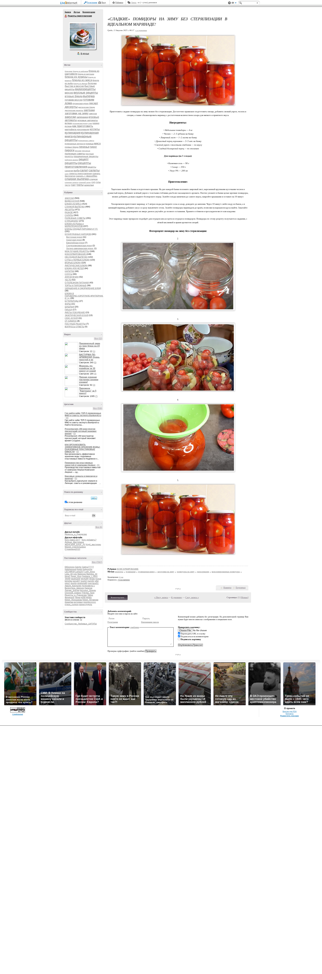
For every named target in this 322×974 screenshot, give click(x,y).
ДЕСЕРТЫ (69, 209)
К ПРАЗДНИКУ (71, 221)
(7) (96, 396)
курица (90, 143)
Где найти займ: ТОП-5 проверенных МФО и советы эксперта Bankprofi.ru (83, 414)
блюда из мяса (82, 80)
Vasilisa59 (75, 579)
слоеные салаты (71, 182)
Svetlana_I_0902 (90, 576)
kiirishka (68, 581)
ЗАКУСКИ (69, 198)
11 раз (121, 577)
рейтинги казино (71, 160)
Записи (68, 12)
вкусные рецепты (86, 92)
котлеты (95, 129)
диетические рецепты (74, 110)
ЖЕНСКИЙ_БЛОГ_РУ (75, 544)
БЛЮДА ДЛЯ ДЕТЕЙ (74, 268)
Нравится (227, 587)
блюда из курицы (76, 76)
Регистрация (92, 2)
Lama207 (79, 572)
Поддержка (229, 3)
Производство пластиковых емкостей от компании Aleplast (80, 464)
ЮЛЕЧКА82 (86, 597)
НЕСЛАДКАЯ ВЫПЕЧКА (76, 257)
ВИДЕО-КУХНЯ (72, 201)
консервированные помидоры (226, 571)
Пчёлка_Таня (88, 593)
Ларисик (88, 588)
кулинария (72, 132)
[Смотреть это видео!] (72, 347)
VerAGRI (85, 579)
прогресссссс (89, 602)
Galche (78, 567)
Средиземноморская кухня (79, 245)
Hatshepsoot (70, 569)
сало (67, 174)
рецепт (84, 159)
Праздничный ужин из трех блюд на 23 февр (89, 346)
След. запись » (192, 597)
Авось (133, 2)
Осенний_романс (73, 593)
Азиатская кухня (74, 240)
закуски (70, 117)
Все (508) (97, 408)
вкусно (69, 92)
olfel (97, 581)
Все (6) (99, 527)
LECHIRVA (70, 572)
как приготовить (82, 126)
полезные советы (75, 153)
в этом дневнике (74, 502)
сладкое (93, 179)
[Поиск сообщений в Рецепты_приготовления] (94, 498)
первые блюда (71, 147)
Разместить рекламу (289, 716)
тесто (67, 185)
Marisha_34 (91, 574)
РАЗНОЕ (69, 212)
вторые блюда (74, 96)
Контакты (289, 714)
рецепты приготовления (78, 164)
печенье (84, 146)
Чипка (77, 597)
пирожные (86, 151)
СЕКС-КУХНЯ (71, 318)
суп (93, 182)
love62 (84, 581)
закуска (93, 113)
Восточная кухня (74, 237)
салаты (94, 170)
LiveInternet (69, 3)
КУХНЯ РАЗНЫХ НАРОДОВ (78, 234)
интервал (78, 602)
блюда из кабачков (80, 71)
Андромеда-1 (88, 586)
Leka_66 (69, 574)
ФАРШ (68, 304)
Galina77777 (88, 567)
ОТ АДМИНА (71, 321)
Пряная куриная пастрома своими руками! (88, 379)
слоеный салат (85, 182)
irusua (98, 579)
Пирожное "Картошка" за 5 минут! (87, 391)
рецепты (71, 163)
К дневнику (176, 597)
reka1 (67, 583)
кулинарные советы (86, 140)
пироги (69, 150)
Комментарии (89, 12)
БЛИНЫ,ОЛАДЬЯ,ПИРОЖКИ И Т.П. (81, 229)
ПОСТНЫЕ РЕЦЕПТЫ (75, 324)
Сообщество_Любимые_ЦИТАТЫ (81, 624)
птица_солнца (71, 604)
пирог (93, 146)
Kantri (79, 569)
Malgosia (81, 574)
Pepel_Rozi (76, 576)
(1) (94, 351)
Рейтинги (119, 2)
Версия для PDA (290, 711)
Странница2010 (72, 549)
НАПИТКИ (69, 271)
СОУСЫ (68, 274)
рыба (76, 170)
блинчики (68, 71)
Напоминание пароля (150, 622)
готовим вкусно (73, 99)
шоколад (89, 185)
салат (84, 170)
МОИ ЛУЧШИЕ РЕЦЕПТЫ (77, 251)
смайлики (134, 627)
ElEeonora (69, 567)
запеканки (82, 117)
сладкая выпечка (77, 179)
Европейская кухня (75, 243)
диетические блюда (86, 107)
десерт (93, 103)
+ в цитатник (141, 30)
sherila (73, 583)
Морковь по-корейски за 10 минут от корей (87, 368)
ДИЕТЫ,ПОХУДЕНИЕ (75, 312)
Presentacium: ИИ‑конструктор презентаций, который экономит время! (81, 431)
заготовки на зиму (77, 113)
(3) (94, 385)
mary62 (90, 581)
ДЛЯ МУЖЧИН (72, 277)
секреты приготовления (80, 173)
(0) (67, 418)
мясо (97, 143)
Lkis (75, 574)
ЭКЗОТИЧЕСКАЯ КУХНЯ (76, 315)
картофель (71, 129)
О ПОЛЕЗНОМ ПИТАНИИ (77, 282)
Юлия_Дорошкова (73, 600)
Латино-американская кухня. (80, 248)
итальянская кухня (80, 123)
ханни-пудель (85, 604)
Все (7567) (97, 562)
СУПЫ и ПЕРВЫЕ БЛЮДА (77, 260)
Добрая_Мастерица (74, 542)
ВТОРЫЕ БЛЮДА (73, 263)
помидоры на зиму (186, 571)
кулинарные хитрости (75, 144)
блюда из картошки (86, 74)
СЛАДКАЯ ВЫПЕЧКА (75, 207)
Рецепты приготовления (66, 16)
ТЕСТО (68, 280)
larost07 (76, 581)
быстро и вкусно (74, 86)
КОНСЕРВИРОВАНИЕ (75, 254)
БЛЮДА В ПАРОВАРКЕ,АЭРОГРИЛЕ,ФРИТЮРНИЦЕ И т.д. (85, 295)
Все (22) (98, 338)
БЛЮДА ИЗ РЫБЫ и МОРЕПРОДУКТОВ (74, 225)
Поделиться (241, 587)
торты (80, 184)
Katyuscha (87, 569)
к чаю (90, 123)
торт (73, 184)
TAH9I (67, 579)
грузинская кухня (80, 103)
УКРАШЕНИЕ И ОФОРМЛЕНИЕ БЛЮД (83, 288)
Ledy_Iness (89, 572)
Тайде (90, 595)
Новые (244, 597)
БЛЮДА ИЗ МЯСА (73, 204)
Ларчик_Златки (72, 590)
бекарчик (69, 602)
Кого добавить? (89, 540)
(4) (95, 374)
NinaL (67, 576)
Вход (103, 2)
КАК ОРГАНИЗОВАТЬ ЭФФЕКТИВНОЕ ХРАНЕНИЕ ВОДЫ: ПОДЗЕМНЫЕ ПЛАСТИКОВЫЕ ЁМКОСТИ (82, 448)
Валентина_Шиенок (74, 588)
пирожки (78, 151)
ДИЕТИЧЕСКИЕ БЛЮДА (76, 265)
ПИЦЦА (68, 309)
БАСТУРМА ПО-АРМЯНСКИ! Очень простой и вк (89, 357)
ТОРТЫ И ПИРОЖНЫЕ (75, 285)
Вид (233, 3)
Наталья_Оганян (88, 590)
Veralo (92, 579)
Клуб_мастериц (93, 544)
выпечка (89, 96)
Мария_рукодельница (75, 547)
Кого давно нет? (72, 540)
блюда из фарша (80, 83)
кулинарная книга (146, 571)
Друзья (76, 12)
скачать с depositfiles (86, 176)
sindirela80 (82, 583)
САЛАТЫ (69, 215)
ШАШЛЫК (69, 307)
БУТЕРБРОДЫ (72, 301)
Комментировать (117, 597)
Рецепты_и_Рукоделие (76, 534)
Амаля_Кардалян (73, 586)
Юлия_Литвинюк (90, 600)
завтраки (89, 110)
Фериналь (69, 597)
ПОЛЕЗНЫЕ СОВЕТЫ (75, 218)
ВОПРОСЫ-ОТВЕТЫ (74, 327)
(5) (95, 362)
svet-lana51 (93, 583)
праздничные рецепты (86, 156)
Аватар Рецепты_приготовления (82, 35)
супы (98, 182)
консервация (83, 129)
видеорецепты (85, 89)
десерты (71, 107)
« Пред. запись (161, 597)
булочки (92, 83)
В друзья (85, 53)
